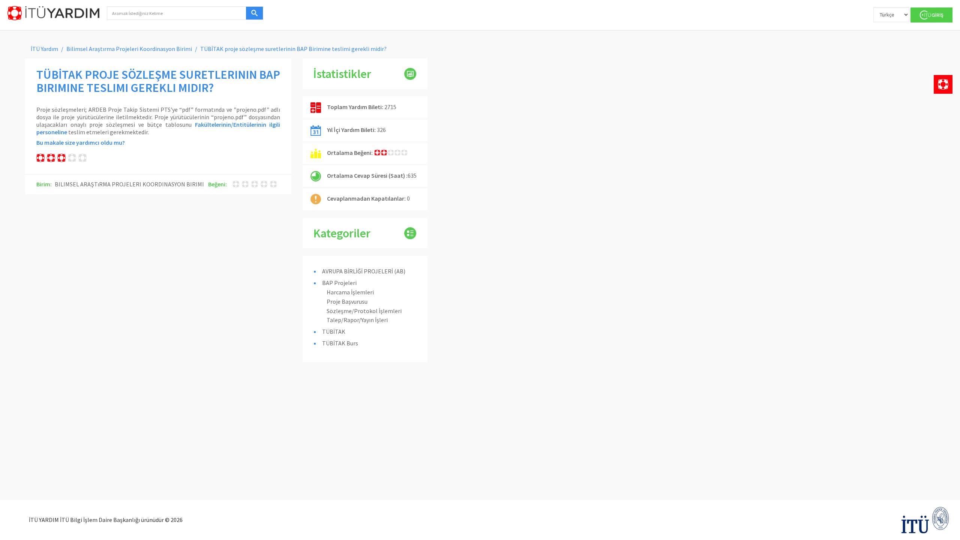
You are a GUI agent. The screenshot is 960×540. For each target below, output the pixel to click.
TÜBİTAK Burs (340, 343)
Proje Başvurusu (347, 301)
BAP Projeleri (339, 282)
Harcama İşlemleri (350, 292)
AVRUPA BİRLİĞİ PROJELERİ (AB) (363, 271)
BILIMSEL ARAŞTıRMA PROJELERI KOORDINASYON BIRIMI (129, 184)
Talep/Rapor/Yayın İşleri (357, 320)
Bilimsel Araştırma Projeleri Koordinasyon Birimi (129, 48)
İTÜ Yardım (44, 48)
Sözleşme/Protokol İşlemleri (364, 311)
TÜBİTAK (333, 331)
